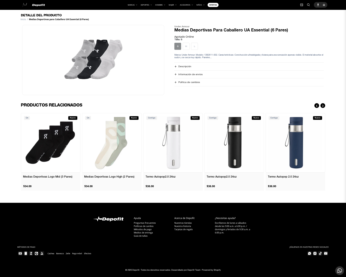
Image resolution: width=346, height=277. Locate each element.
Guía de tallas (141, 235)
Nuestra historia (182, 226)
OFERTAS (213, 5)
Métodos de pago (143, 229)
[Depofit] (33, 5)
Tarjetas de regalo (183, 229)
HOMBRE (159, 5)
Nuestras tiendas (183, 222)
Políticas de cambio (144, 226)
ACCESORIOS (185, 5)
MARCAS (131, 5)
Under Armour (181, 27)
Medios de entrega (143, 232)
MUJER (171, 5)
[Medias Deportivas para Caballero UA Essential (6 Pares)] (93, 60)
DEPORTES (145, 5)
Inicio (23, 19)
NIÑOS (199, 5)
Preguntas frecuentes (145, 222)
